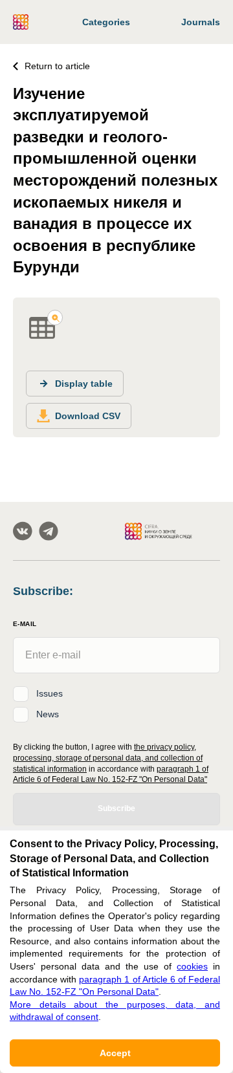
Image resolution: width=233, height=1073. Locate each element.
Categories (106, 22)
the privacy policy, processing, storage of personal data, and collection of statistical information (108, 758)
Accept (115, 1053)
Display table (84, 383)
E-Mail (24, 623)
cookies (192, 966)
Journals (200, 22)
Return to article (57, 66)
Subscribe (116, 808)
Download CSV (87, 416)
